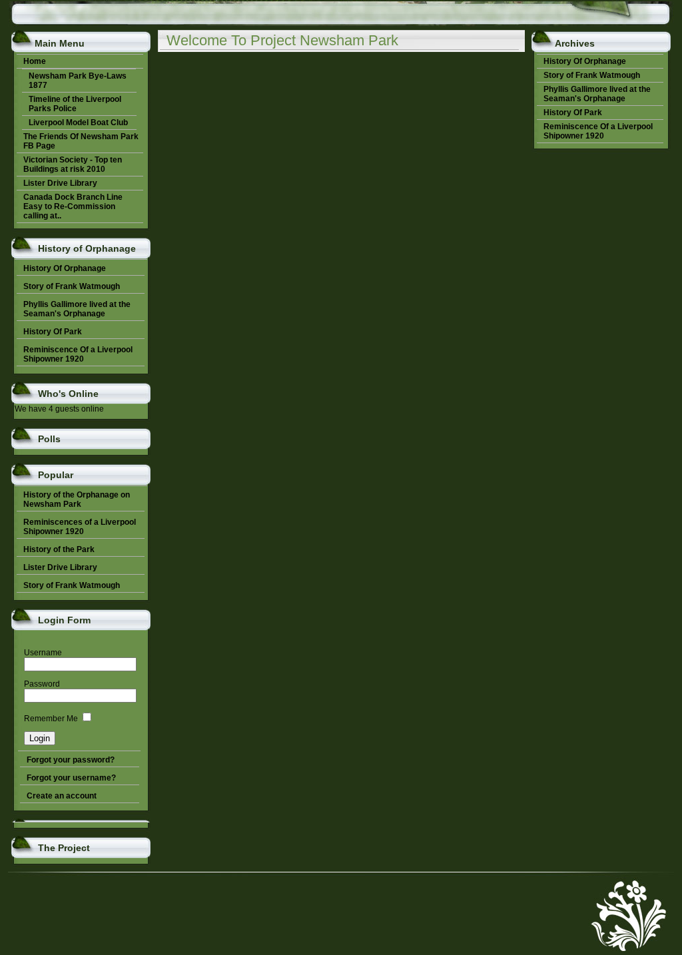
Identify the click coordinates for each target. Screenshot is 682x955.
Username (43, 652)
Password (42, 684)
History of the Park (59, 549)
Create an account (62, 795)
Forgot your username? (71, 778)
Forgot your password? (71, 760)
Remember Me (51, 718)
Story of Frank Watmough (71, 585)
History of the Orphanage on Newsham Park (76, 499)
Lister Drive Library (60, 567)
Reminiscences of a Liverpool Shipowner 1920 (79, 526)
